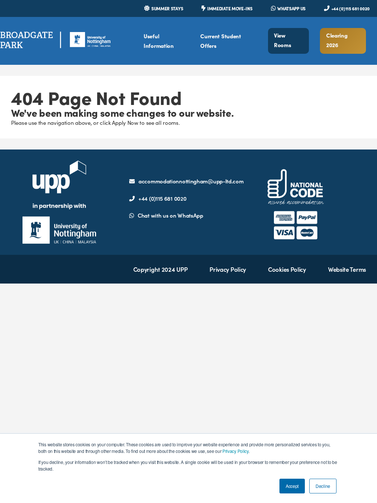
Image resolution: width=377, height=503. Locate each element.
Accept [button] (292, 486)
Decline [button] (323, 486)
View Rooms (282, 40)
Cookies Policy (287, 269)
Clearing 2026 (337, 40)
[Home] (55, 41)
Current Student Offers (220, 40)
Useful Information (159, 40)
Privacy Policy (235, 451)
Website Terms (347, 269)
